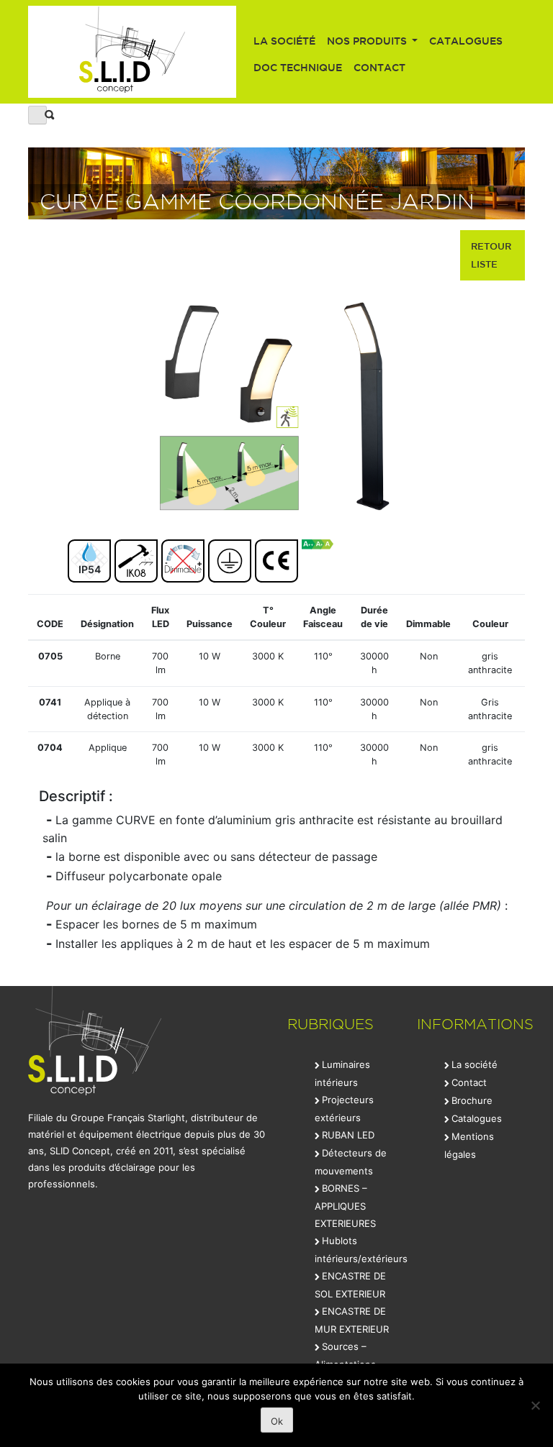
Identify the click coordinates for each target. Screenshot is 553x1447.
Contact (379, 67)
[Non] (535, 1405)
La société (284, 41)
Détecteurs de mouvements (351, 1162)
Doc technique (297, 67)
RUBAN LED (348, 1135)
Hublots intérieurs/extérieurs (361, 1249)
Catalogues (466, 41)
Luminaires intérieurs (342, 1073)
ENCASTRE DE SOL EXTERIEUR (350, 1285)
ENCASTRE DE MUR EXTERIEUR (352, 1320)
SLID (132, 52)
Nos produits (368, 41)
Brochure (472, 1100)
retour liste (491, 255)
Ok (277, 1421)
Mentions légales (469, 1145)
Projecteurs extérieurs (344, 1108)
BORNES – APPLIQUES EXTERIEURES (345, 1205)
